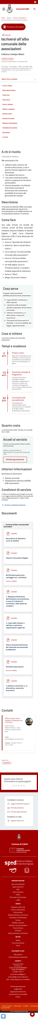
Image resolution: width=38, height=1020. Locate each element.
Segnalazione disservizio (18, 991)
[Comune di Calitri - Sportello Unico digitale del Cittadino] (9, 9)
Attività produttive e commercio (18, 915)
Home (3, 18)
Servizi (9, 18)
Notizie (18, 940)
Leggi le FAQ (18, 989)
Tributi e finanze (18, 928)
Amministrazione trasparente (18, 957)
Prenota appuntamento (18, 986)
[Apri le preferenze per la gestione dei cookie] (3, 1016)
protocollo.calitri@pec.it (18, 974)
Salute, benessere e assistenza (18, 933)
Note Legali (17, 1006)
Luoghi (18, 900)
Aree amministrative (18, 884)
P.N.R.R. (18, 997)
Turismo (18, 920)
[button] (35, 2)
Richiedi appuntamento (15, 459)
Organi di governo (18, 887)
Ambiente (18, 930)
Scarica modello (11, 581)
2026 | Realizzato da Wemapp (19, 1011)
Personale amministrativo (18, 897)
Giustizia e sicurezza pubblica (18, 925)
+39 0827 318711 (18, 971)
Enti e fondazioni (18, 892)
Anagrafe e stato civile (18, 907)
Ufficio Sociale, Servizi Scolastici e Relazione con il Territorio (14, 720)
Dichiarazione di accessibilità (18, 994)
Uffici (18, 889)
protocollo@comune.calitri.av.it (18, 977)
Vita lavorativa (18, 912)
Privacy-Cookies (7, 1006)
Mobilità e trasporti (18, 923)
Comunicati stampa (18, 943)
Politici (18, 894)
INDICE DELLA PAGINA (9, 79)
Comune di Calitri (22, 8)
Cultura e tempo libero (19, 18)
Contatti (18, 961)
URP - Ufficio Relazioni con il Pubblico (18, 979)
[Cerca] (34, 9)
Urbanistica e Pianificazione (18, 917)
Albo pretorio (18, 954)
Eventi (18, 945)
